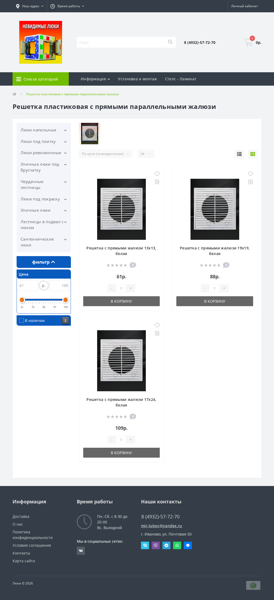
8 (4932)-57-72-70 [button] (160, 517)
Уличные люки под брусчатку (40, 167)
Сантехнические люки (37, 242)
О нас (18, 524)
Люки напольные (38, 129)
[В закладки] (157, 174)
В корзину (121, 301)
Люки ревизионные (41, 152)
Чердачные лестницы (32, 184)
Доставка (21, 516)
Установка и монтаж (137, 78)
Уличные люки (36, 210)
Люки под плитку (38, 141)
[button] (30, 6)
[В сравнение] (157, 182)
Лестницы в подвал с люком (42, 224)
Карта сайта (24, 560)
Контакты (21, 553)
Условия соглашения (32, 545)
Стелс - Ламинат (181, 78)
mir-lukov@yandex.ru (161, 525)
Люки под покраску (40, 199)
